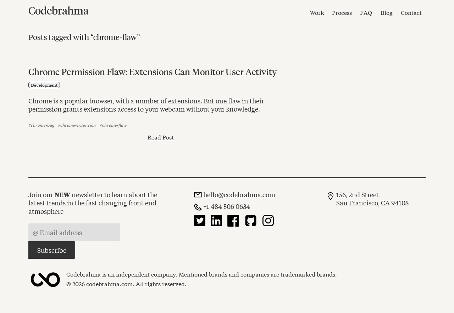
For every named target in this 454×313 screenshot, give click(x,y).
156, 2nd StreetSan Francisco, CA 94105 (372, 198)
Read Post (161, 137)
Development (44, 85)
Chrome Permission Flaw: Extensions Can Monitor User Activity (152, 71)
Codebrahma (58, 10)
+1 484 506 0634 (226, 206)
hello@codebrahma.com (239, 194)
